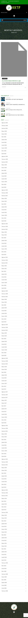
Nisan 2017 (4, 403)
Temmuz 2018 (5, 361)
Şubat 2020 (4, 307)
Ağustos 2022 (5, 223)
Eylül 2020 (4, 288)
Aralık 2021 (4, 246)
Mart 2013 (4, 520)
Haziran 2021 (5, 262)
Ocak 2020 (4, 310)
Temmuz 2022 (5, 226)
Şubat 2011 (4, 551)
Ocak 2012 (4, 540)
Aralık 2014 (4, 481)
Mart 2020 (4, 305)
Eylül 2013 (4, 509)
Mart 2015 (4, 473)
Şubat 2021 (4, 274)
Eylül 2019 (4, 321)
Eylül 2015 (4, 456)
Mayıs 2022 (4, 232)
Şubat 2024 (4, 206)
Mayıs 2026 (4, 131)
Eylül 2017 (4, 389)
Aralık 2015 (4, 447)
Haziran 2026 (5, 128)
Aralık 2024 (4, 178)
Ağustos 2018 (5, 358)
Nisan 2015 (4, 470)
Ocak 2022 (4, 243)
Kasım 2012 (4, 529)
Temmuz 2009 (5, 574)
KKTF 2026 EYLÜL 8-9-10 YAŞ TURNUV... (15, 115)
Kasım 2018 (4, 349)
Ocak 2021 (4, 276)
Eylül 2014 (4, 487)
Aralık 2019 (4, 313)
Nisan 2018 (4, 369)
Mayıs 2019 (4, 333)
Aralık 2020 (4, 279)
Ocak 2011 (4, 554)
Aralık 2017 (4, 380)
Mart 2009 (4, 579)
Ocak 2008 (4, 588)
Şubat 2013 (4, 523)
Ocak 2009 (4, 585)
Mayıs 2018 (4, 366)
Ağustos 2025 (5, 156)
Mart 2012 (4, 534)
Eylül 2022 (4, 220)
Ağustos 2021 (5, 257)
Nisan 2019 (4, 335)
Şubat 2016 (4, 442)
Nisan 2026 (4, 134)
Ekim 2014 (4, 484)
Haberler (4, 87)
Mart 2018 (4, 372)
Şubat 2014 (4, 504)
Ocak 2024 (4, 209)
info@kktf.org (4, 1)
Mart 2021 (4, 271)
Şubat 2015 (4, 476)
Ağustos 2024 (5, 190)
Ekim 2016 (4, 419)
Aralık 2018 (4, 347)
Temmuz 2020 (5, 293)
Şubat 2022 (4, 240)
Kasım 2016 (4, 417)
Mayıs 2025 (4, 164)
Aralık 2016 (4, 414)
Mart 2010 (4, 565)
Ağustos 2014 (5, 490)
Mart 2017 (4, 405)
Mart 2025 (4, 170)
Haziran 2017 (5, 397)
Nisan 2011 (4, 546)
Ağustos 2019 (5, 324)
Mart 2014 (4, 501)
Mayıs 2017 (4, 400)
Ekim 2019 (4, 319)
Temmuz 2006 (5, 590)
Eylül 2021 (4, 254)
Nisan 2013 (4, 518)
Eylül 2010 (4, 560)
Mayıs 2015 (4, 467)
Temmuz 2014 (5, 492)
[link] (14, 16)
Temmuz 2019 (5, 327)
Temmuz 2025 (5, 159)
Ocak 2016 (4, 445)
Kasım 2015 (4, 450)
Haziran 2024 (5, 195)
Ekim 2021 (4, 251)
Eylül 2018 (4, 355)
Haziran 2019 (5, 330)
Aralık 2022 (4, 212)
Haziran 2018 (5, 363)
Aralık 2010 (4, 557)
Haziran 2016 (5, 431)
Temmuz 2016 (5, 428)
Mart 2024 (4, 204)
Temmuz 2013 (5, 512)
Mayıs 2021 (4, 265)
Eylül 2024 (4, 187)
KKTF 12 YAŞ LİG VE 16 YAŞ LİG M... (14, 109)
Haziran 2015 (5, 464)
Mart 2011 (4, 548)
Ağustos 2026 (5, 122)
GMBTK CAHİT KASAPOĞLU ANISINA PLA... (15, 104)
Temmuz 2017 (5, 394)
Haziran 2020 (5, 296)
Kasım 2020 (4, 282)
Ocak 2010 (4, 568)
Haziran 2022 (5, 229)
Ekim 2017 (4, 386)
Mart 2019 (4, 338)
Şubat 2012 (4, 537)
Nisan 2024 (4, 201)
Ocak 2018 (4, 377)
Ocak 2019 (4, 344)
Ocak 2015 (4, 478)
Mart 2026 (4, 136)
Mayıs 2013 (4, 515)
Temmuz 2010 (5, 562)
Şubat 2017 (4, 408)
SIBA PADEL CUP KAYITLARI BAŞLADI (14, 99)
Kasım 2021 (4, 248)
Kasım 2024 (4, 181)
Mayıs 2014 (4, 498)
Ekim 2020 (4, 285)
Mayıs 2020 (4, 299)
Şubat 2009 (4, 582)
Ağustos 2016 (5, 425)
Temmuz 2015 (5, 462)
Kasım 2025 (4, 148)
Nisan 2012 (4, 532)
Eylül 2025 (4, 153)
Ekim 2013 (4, 506)
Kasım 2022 (4, 215)
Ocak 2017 (4, 411)
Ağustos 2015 (5, 459)
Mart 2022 (4, 237)
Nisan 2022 (4, 234)
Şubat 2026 (4, 139)
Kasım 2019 (4, 316)
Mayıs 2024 (4, 198)
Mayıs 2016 (4, 433)
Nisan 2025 (4, 167)
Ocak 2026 (4, 142)
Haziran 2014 (5, 495)
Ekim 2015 (4, 453)
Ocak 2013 (4, 526)
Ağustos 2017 (5, 391)
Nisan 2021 (4, 268)
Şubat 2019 (4, 341)
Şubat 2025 (4, 173)
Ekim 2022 (4, 218)
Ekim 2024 (4, 184)
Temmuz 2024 (5, 192)
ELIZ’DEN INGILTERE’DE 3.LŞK (11, 81)
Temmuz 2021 (5, 260)
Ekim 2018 (4, 352)
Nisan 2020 (4, 302)
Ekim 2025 (4, 150)
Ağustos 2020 (5, 290)
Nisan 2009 (4, 576)
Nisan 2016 (4, 436)
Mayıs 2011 (4, 543)
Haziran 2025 (5, 162)
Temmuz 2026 (5, 125)
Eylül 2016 (4, 422)
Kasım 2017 (4, 383)
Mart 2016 (4, 439)
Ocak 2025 (4, 176)
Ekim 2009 (4, 571)
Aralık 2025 (4, 145)
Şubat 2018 (4, 375)
